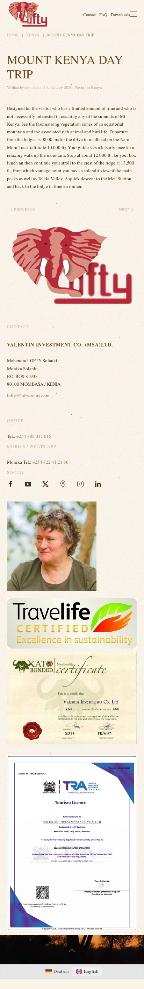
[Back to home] (28, 14)
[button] (133, 14)
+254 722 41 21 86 (51, 462)
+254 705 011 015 (33, 436)
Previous (24, 209)
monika (31, 87)
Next (124, 209)
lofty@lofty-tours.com (28, 395)
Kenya (96, 87)
